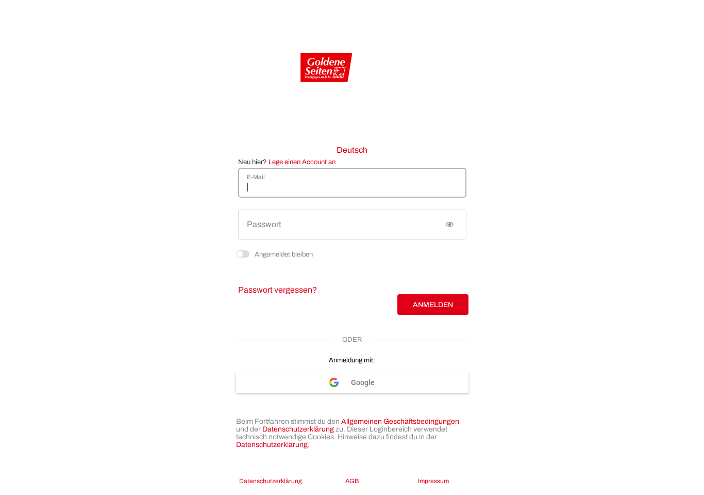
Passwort (264, 224)
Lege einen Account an (302, 162)
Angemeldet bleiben (284, 254)
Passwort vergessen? (277, 289)
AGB (352, 481)
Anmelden (433, 305)
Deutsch (352, 150)
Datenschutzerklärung (298, 429)
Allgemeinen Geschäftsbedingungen (400, 421)
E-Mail (256, 177)
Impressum (433, 481)
